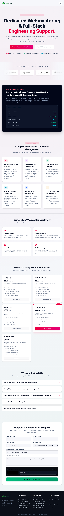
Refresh (55, 469)
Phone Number (10, 442)
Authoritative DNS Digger (38, 505)
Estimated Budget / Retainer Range (16, 449)
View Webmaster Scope (44, 47)
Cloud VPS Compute (22, 497)
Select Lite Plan (16, 299)
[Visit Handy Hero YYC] (21, 72)
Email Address (37, 436)
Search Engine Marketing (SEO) (54, 500)
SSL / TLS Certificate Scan (39, 501)
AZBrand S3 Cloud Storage (23, 499)
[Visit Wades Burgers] (53, 72)
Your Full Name (10, 436)
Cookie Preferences (53, 507)
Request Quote (16, 358)
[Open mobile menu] (60, 3)
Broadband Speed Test (38, 497)
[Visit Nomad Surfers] (37, 72)
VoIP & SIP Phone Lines (23, 501)
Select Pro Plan (47, 328)
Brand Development (53, 502)
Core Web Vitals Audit (38, 507)
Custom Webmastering (54, 497)
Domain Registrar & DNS (23, 505)
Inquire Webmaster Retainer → (21, 47)
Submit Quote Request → (32, 479)
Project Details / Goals (13, 455)
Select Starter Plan (47, 299)
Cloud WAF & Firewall (22, 507)
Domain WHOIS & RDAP (38, 503)
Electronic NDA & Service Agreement (54, 505)
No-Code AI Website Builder (24, 503)
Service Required (37, 442)
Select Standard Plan (16, 328)
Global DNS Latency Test (38, 499)
